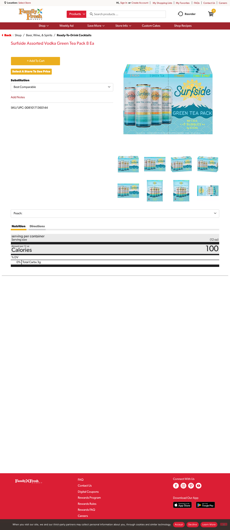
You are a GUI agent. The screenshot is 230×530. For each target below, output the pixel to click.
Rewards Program (89, 497)
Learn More (209, 524)
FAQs (197, 3)
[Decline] (223, 524)
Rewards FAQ (86, 509)
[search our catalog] (90, 14)
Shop (18, 35)
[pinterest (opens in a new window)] (191, 487)
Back (7, 35)
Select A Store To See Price (31, 71)
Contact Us (209, 3)
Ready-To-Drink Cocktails (74, 35)
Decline (192, 524)
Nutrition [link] (19, 226)
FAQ (80, 479)
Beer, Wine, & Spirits (39, 35)
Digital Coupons (88, 491)
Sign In (123, 3)
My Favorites (183, 3)
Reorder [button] (190, 14)
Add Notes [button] (18, 97)
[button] (128, 164)
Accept (179, 524)
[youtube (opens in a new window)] (198, 487)
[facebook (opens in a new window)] (176, 487)
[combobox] (76, 14)
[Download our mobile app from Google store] (205, 504)
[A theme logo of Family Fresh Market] (31, 14)
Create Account (140, 3)
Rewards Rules (87, 503)
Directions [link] (37, 226)
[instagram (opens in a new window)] (183, 487)
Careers (223, 3)
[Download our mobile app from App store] (182, 504)
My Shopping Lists (162, 3)
